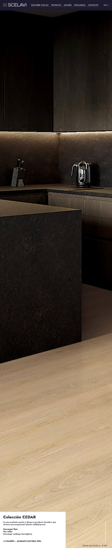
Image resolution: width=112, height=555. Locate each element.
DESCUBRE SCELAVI (40, 5)
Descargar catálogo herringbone (17, 534)
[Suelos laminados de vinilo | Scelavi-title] (14, 6)
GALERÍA (68, 5)
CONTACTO (93, 5)
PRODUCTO (56, 5)
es (108, 5)
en (105, 5)
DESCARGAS (79, 5)
